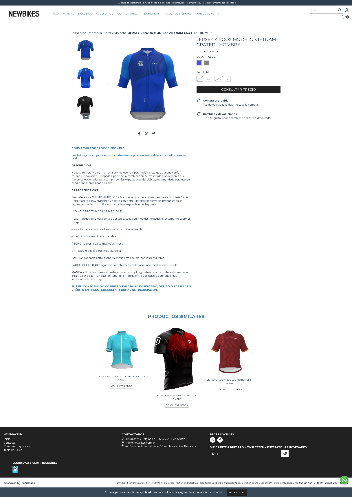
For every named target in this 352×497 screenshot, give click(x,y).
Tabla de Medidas (178, 13)
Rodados (85, 13)
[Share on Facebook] (139, 133)
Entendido (236, 492)
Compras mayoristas (17, 446)
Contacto (10, 442)
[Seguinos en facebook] (220, 440)
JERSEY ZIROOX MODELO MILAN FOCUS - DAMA (121, 378)
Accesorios (104, 13)
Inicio (55, 13)
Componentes (127, 13)
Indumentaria (152, 13)
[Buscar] (340, 10)
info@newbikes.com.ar (140, 442)
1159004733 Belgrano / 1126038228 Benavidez (155, 439)
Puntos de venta (207, 13)
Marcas (68, 13)
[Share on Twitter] (146, 133)
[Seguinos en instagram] (212, 440)
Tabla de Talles (13, 450)
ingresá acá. (305, 483)
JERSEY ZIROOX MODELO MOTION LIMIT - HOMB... (230, 381)
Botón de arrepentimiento (332, 483)
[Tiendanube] (20, 484)
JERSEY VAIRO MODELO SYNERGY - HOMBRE (176, 397)
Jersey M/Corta (115, 33)
